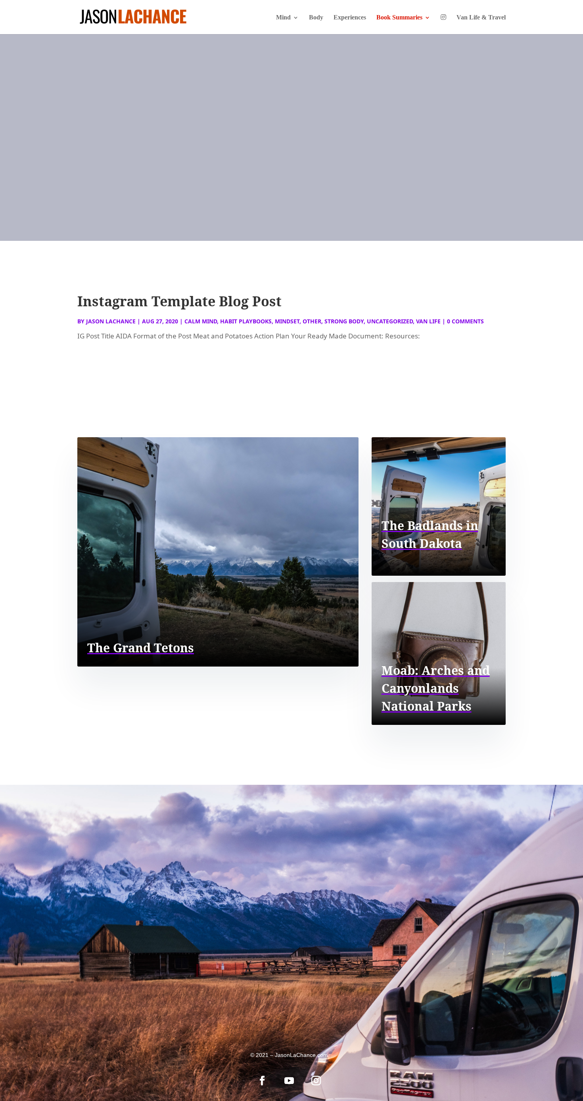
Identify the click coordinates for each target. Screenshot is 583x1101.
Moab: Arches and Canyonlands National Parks (436, 688)
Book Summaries (399, 18)
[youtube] (289, 1080)
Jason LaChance (111, 321)
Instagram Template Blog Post (179, 301)
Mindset (287, 321)
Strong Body (344, 321)
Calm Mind (200, 321)
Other (312, 321)
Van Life (428, 321)
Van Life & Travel (481, 18)
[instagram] (316, 1080)
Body (316, 18)
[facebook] (262, 1080)
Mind (283, 18)
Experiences (350, 18)
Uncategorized (390, 321)
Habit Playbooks (246, 321)
